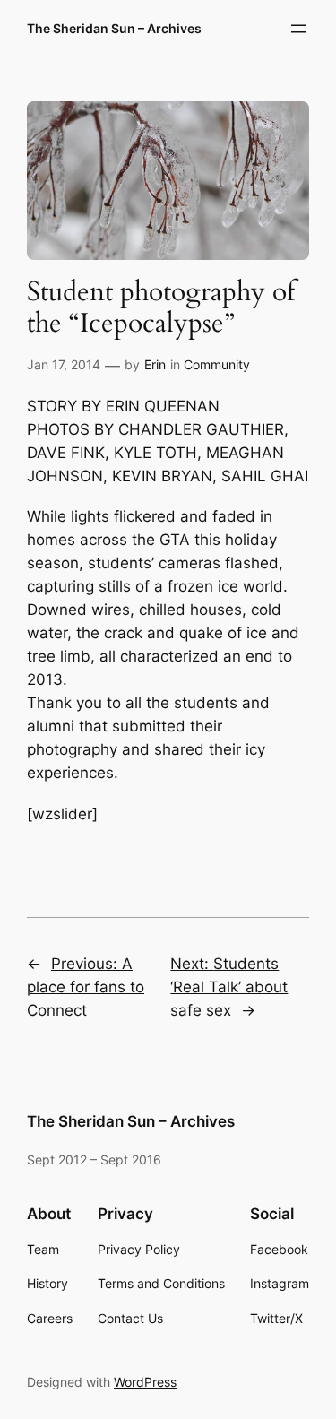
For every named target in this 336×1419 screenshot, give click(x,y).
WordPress (145, 1381)
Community (217, 364)
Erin (155, 364)
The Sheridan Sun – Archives (114, 28)
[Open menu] (298, 28)
